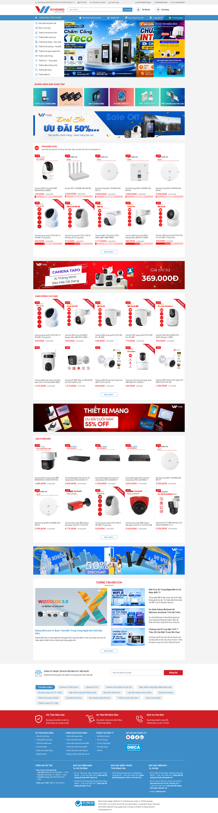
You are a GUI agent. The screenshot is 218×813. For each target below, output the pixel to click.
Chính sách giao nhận (74, 736)
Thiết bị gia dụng (44, 70)
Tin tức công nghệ (103, 743)
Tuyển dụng (115, 2)
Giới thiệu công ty (103, 736)
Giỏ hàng (165, 10)
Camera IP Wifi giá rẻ (69, 687)
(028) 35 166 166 (51, 772)
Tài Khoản (146, 10)
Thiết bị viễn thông (45, 56)
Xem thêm (108, 252)
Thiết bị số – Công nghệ (47, 61)
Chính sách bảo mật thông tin (77, 750)
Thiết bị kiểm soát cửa (47, 37)
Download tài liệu (161, 2)
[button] (71, 48)
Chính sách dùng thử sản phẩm (78, 743)
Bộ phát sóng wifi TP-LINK (50, 692)
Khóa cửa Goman (153, 698)
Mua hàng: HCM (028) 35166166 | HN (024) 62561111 (56, 2)
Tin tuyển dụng (102, 747)
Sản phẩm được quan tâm (91, 18)
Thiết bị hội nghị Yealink (48, 698)
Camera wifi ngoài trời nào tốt (119, 687)
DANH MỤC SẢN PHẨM (50, 17)
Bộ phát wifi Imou (73, 698)
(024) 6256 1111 (49, 775)
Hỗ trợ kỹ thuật (41, 747)
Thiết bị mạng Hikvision (128, 698)
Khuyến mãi (115, 18)
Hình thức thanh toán (43, 743)
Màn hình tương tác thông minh (82, 692)
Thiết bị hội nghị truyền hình (49, 51)
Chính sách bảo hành (74, 740)
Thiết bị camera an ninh (47, 33)
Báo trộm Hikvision (111, 692)
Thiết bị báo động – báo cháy (49, 42)
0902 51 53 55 (55, 783)
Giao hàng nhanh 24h (136, 18)
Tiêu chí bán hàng (42, 736)
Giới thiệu (83, 2)
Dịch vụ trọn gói (44, 28)
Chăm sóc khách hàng (44, 750)
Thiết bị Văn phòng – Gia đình (49, 47)
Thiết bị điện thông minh (47, 65)
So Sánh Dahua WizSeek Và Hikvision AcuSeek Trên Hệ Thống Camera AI (165, 612)
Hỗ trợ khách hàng (143, 2)
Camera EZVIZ (92, 687)
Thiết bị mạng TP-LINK (48, 703)
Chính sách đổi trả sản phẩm (77, 747)
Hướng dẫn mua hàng (44, 740)
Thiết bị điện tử (44, 74)
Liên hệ (99, 750)
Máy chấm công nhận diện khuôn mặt (155, 687)
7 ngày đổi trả (158, 18)
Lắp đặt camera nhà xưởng (139, 692)
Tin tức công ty (102, 740)
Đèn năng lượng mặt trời (99, 698)
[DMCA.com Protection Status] (133, 747)
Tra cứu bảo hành (178, 2)
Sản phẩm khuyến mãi (47, 23)
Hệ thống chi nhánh (99, 2)
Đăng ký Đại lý (41, 754)
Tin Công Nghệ (177, 18)
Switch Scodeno (166, 692)
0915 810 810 (54, 777)
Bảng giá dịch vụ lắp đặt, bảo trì (78, 754)
